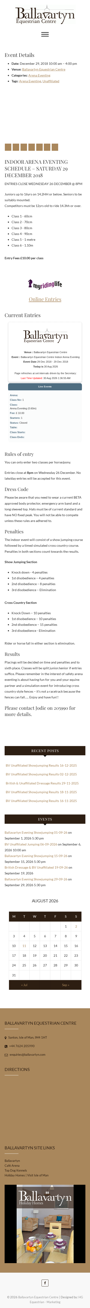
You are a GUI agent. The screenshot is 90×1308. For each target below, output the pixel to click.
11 (24, 946)
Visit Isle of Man (37, 1175)
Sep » (65, 985)
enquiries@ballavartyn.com (27, 1054)
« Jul (24, 985)
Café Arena (12, 1165)
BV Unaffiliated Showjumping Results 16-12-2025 (41, 765)
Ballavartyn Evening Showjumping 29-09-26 (36, 879)
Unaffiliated (50, 81)
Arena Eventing (39, 75)
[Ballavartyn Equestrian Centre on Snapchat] (47, 147)
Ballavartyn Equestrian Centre (43, 69)
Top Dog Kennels (16, 1170)
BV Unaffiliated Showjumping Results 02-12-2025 (41, 774)
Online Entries (45, 299)
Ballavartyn (12, 1161)
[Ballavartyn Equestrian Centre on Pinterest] (31, 147)
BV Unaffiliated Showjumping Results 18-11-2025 (41, 792)
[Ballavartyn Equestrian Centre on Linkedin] (39, 147)
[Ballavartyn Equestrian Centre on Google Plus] (24, 147)
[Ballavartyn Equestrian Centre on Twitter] (16, 147)
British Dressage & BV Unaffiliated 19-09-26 (36, 867)
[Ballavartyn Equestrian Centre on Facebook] (8, 147)
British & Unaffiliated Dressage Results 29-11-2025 (42, 783)
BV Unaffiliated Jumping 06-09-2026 (31, 844)
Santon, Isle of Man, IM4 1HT (27, 1037)
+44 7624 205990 (22, 1046)
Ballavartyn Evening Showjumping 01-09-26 (36, 832)
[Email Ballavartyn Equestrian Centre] (55, 147)
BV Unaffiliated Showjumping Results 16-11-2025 (41, 801)
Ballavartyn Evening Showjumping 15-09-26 (36, 856)
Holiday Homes (15, 1175)
